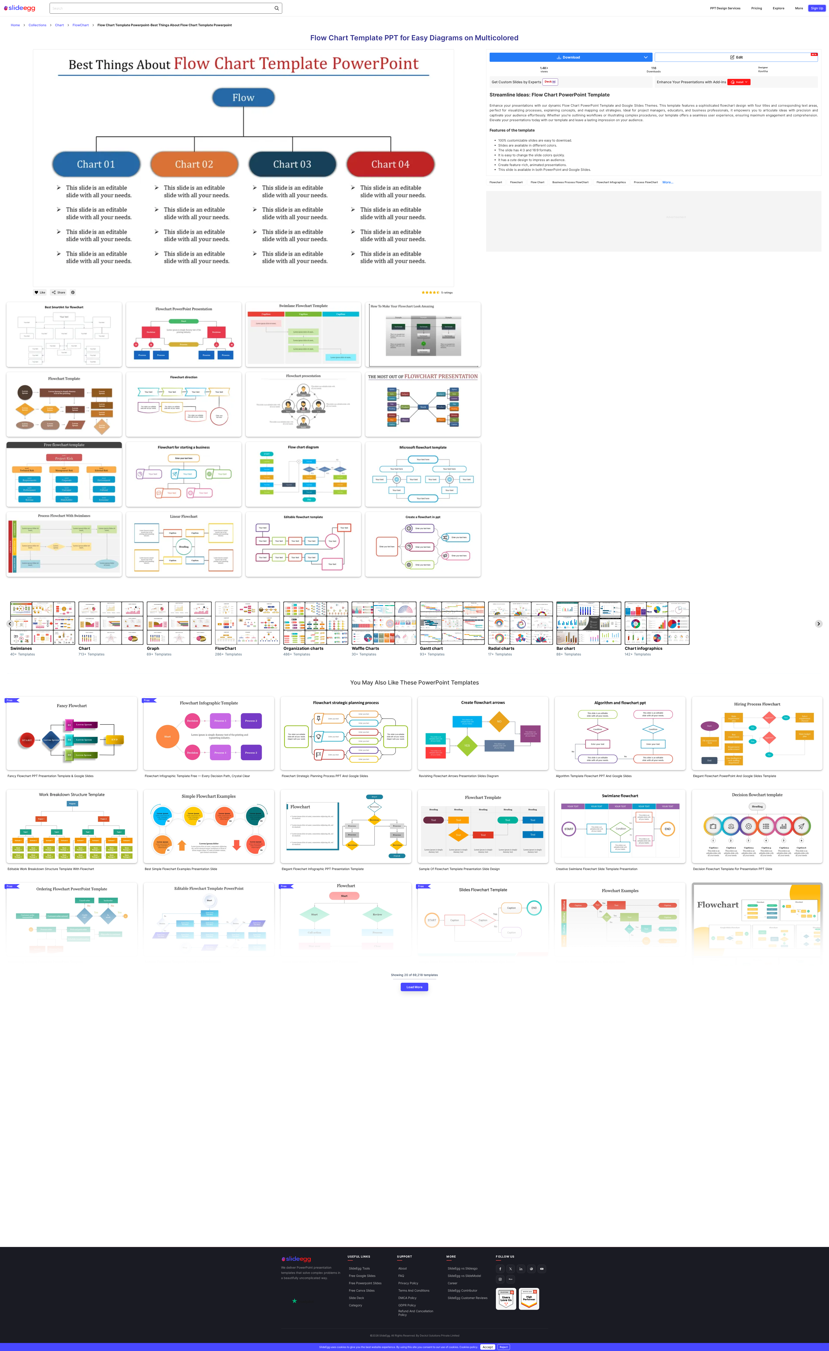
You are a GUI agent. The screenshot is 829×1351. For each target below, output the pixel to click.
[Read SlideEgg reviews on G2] (506, 1299)
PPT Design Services (725, 8)
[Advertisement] (616, 221)
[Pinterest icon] (73, 292)
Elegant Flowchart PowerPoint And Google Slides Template (734, 776)
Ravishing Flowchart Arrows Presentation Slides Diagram (459, 776)
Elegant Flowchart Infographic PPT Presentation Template (323, 869)
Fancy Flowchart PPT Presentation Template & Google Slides (50, 776)
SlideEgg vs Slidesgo (462, 1268)
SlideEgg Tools (359, 1268)
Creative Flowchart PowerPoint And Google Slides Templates (736, 1014)
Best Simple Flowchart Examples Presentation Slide (181, 869)
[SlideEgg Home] (311, 1259)
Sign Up (817, 8)
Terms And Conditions (413, 1290)
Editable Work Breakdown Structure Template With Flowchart (51, 869)
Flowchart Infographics (611, 182)
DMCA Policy (407, 1298)
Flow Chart (537, 182)
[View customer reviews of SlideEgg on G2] (529, 1299)
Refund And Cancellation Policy (415, 1313)
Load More (414, 987)
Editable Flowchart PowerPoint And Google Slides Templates (50, 1132)
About (402, 1268)
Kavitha (763, 71)
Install (739, 82)
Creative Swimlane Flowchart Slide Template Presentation (596, 869)
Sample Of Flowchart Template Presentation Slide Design (459, 869)
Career (452, 1283)
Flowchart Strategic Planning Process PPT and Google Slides (325, 776)
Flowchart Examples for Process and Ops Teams (590, 962)
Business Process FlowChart (570, 182)
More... (668, 182)
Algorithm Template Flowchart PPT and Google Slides (594, 776)
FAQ (401, 1276)
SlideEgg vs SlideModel (464, 1276)
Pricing (756, 8)
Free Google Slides (362, 1276)
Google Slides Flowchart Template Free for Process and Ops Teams (467, 962)
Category (355, 1305)
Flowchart (496, 182)
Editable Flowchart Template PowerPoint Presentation (183, 962)
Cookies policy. (468, 1347)
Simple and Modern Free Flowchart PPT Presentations (320, 962)
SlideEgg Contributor (462, 1290)
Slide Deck (356, 1298)
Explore (778, 8)
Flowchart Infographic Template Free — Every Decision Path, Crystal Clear (197, 776)
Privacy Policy (408, 1283)
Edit (776, 56)
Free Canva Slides (362, 1290)
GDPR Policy (407, 1305)
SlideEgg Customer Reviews (467, 1298)
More (799, 8)
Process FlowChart (646, 182)
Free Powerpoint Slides (365, 1283)
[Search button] (277, 8)
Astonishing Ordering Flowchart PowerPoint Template (45, 962)
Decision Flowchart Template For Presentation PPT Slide (732, 869)
